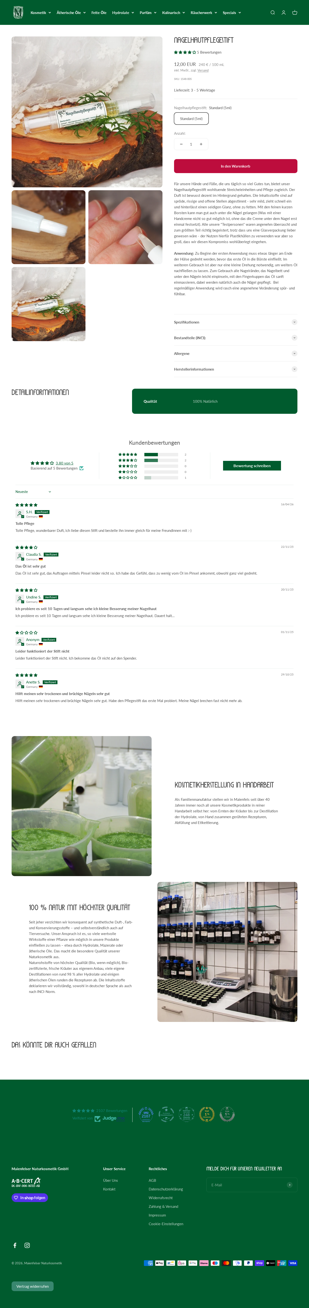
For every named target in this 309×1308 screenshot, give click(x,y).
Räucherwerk (201, 12)
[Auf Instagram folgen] (27, 1245)
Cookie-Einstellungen (166, 1224)
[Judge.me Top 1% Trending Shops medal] (207, 1114)
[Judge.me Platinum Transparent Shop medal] (166, 1114)
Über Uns (110, 1180)
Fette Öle (98, 12)
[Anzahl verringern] (181, 144)
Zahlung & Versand (163, 1206)
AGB (152, 1180)
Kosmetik (38, 12)
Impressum (157, 1215)
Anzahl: (180, 133)
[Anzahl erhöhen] (201, 144)
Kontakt (109, 1189)
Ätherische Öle (69, 12)
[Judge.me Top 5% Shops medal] (227, 1114)
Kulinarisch (171, 12)
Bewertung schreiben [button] (252, 465)
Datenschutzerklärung (166, 1189)
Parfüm (146, 12)
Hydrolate (120, 12)
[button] (185, 52)
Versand (203, 70)
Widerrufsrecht (161, 1197)
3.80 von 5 (64, 463)
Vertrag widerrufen (32, 1286)
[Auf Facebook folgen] (15, 1245)
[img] (26, 505)
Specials (229, 12)
